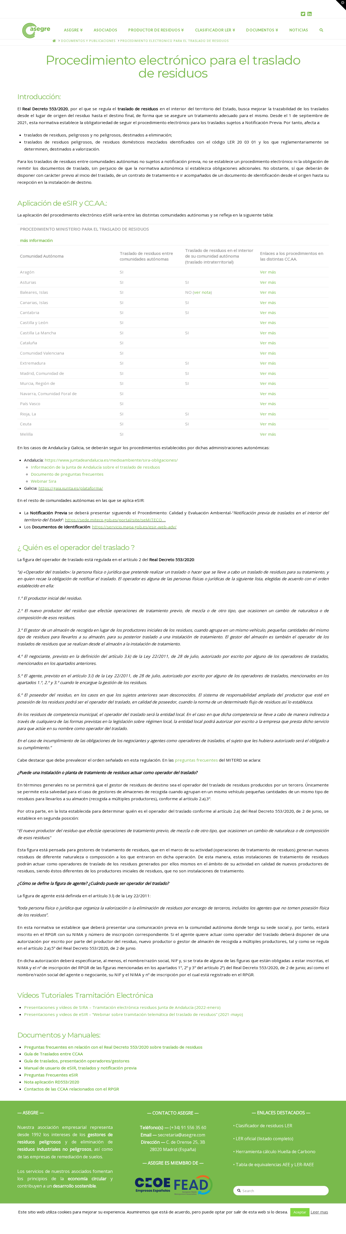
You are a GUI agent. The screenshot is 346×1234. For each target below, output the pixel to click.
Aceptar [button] (300, 1212)
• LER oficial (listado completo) (263, 1139)
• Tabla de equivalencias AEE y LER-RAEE (273, 1165)
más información (36, 240)
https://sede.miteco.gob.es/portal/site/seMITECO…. (115, 519)
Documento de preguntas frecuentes (67, 474)
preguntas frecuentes (196, 760)
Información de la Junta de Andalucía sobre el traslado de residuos (95, 467)
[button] (341, 5)
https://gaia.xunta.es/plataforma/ (70, 488)
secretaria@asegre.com (173, 1135)
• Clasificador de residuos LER (262, 1126)
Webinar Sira (43, 481)
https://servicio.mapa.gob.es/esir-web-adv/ (134, 526)
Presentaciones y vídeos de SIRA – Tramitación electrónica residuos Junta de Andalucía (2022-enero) (122, 1007)
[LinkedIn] (309, 13)
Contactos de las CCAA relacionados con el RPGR (71, 1089)
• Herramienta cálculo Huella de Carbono (274, 1152)
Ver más (268, 272)
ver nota (202, 292)
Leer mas (319, 1212)
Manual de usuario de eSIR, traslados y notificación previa (80, 1067)
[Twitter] (303, 13)
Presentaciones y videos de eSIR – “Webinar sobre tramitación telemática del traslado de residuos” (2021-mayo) (133, 1014)
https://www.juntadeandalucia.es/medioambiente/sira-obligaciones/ (111, 460)
